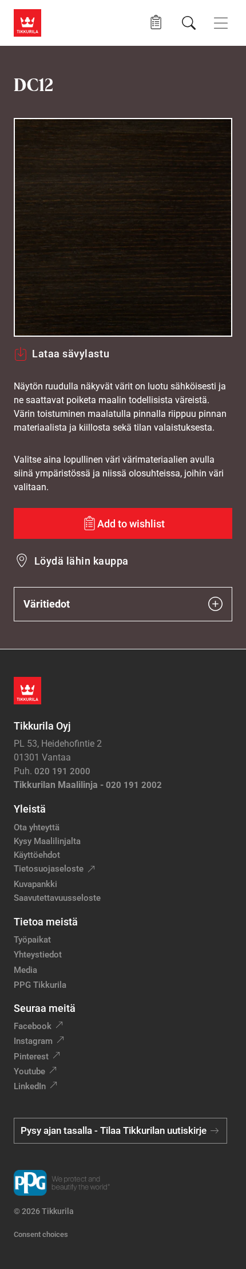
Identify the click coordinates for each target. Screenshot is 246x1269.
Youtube (29, 1071)
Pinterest (31, 1056)
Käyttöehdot (37, 855)
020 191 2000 (62, 771)
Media (25, 970)
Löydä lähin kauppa (81, 561)
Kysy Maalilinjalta (47, 841)
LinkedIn (30, 1086)
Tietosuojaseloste (49, 869)
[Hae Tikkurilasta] (189, 23)
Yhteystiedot (38, 954)
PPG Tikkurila (40, 985)
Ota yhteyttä (36, 827)
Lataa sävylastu (70, 354)
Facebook (32, 1026)
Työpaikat (32, 940)
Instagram (33, 1041)
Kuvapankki (35, 884)
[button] (156, 22)
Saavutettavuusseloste (57, 898)
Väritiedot (46, 604)
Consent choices (41, 1234)
